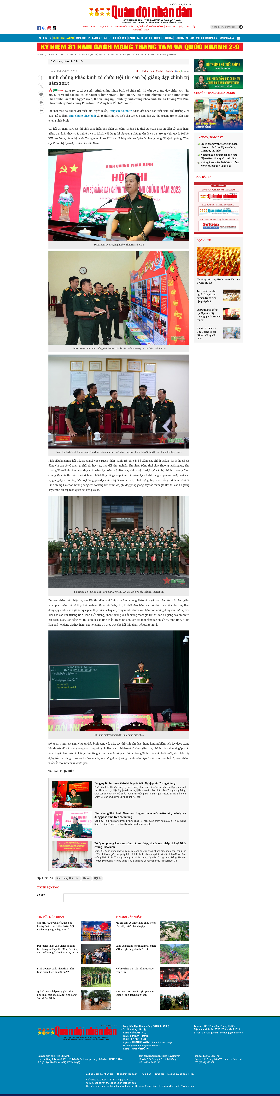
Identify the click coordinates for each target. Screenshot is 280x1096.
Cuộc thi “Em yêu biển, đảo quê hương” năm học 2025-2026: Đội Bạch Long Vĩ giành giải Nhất (55, 926)
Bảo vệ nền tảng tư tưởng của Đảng (109, 38)
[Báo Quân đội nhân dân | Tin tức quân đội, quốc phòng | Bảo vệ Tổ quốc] (140, 13)
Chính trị (46, 38)
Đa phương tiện (83, 38)
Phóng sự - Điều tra (163, 38)
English (170, 26)
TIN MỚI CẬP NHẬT (128, 916)
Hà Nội (86, 878)
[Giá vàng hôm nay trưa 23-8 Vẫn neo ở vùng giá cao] (218, 261)
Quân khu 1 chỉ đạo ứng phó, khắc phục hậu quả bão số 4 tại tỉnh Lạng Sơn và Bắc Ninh (57, 995)
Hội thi (97, 878)
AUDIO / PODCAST (211, 137)
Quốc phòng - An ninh (63, 38)
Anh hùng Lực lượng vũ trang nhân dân (215, 38)
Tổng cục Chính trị (121, 110)
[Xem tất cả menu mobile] (238, 38)
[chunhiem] (218, 82)
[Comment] (41, 94)
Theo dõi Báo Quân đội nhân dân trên (155, 71)
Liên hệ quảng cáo (177, 1074)
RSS (192, 1074)
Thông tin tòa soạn (127, 1074)
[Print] (41, 102)
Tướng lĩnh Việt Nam (184, 38)
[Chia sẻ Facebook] (41, 78)
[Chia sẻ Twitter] (41, 86)
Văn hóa (148, 38)
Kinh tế (131, 38)
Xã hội (140, 38)
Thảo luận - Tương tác (152, 1074)
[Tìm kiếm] (241, 27)
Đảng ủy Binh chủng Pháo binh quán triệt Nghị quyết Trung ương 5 (134, 783)
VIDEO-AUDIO (90, 26)
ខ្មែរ (194, 26)
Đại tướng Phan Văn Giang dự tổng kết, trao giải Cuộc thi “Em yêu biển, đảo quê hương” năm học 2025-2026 (57, 949)
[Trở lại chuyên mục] (41, 110)
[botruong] (218, 66)
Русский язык (141, 30)
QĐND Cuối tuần (124, 26)
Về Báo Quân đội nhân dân (100, 1074)
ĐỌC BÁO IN (106, 26)
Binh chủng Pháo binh (83, 115)
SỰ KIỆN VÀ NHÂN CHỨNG (150, 26)
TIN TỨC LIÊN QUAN (50, 916)
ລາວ (188, 26)
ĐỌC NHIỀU (204, 240)
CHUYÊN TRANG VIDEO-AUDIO (214, 92)
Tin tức (79, 61)
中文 (181, 26)
